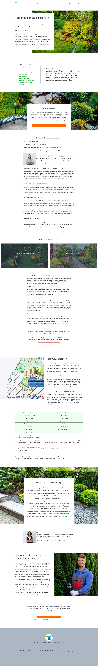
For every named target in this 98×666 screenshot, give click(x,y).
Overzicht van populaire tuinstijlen (26, 70)
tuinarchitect (52, 226)
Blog (69, 3)
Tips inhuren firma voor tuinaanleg (26, 80)
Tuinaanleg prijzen (23, 74)
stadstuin (59, 320)
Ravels (42, 147)
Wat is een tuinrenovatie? (24, 78)
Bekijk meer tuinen (25, 257)
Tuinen (63, 3)
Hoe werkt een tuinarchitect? (25, 67)
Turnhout (60, 147)
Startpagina (25, 3)
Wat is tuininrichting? (23, 76)
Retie (50, 147)
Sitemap (28, 659)
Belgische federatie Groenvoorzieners (34, 568)
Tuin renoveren (47, 3)
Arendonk (46, 147)
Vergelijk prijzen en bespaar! (49, 343)
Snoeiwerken (56, 3)
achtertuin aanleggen (28, 72)
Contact (36, 659)
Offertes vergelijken (77, 3)
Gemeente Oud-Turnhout (36, 146)
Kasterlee (54, 147)
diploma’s (17, 568)
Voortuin (21, 72)
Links (32, 659)
